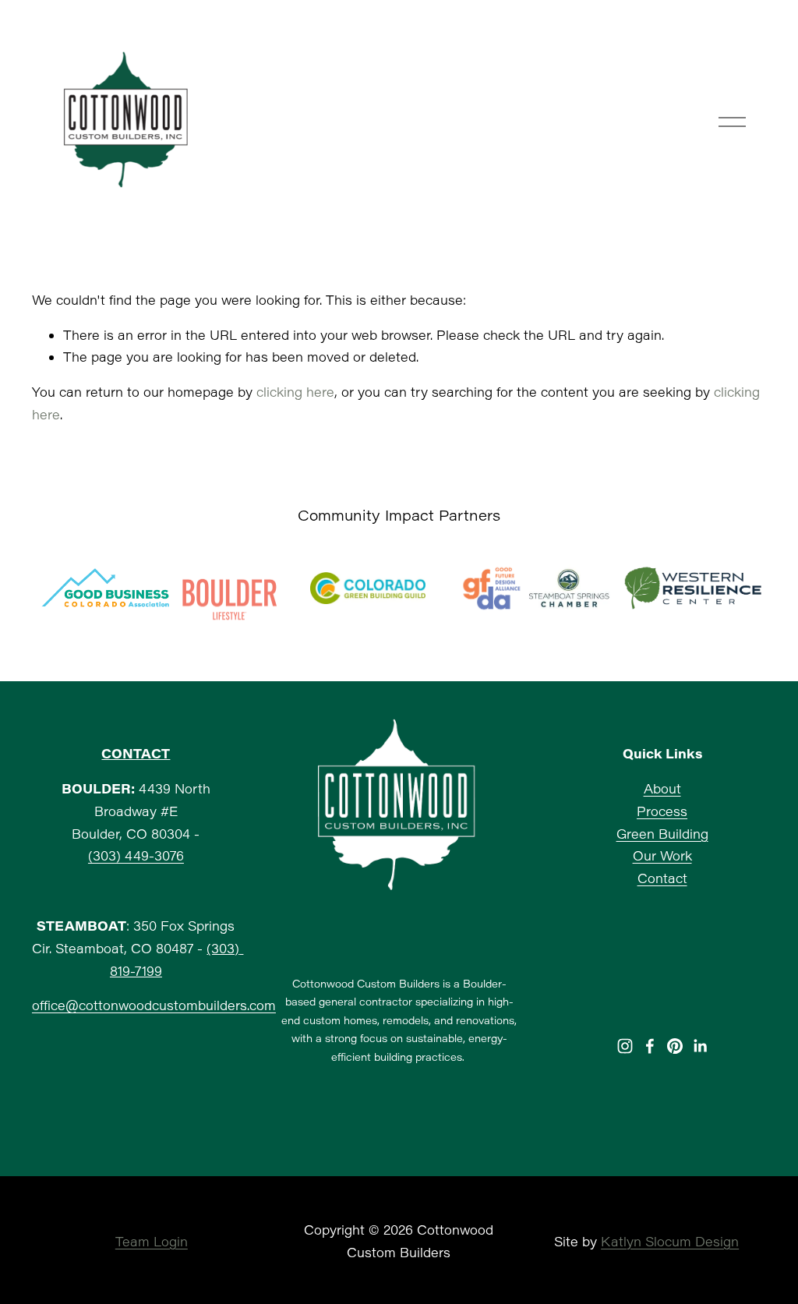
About (662, 788)
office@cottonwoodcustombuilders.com (154, 1005)
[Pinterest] (675, 1046)
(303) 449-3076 (136, 855)
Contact (662, 878)
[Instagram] (625, 1046)
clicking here (295, 391)
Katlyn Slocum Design (670, 1241)
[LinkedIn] (700, 1046)
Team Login (151, 1241)
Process (662, 811)
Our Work (662, 855)
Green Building (662, 833)
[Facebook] (650, 1046)
